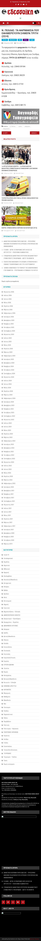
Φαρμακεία (6, 128)
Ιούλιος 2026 (8, 295)
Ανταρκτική (7, 583)
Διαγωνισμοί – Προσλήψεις (12, 618)
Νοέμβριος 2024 (9, 366)
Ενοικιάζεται (8, 647)
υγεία (20, 126)
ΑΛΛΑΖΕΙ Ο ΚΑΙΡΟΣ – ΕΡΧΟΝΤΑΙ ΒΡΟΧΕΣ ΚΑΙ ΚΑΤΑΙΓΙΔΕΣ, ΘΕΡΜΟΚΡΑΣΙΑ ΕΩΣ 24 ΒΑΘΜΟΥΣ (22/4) (35, 133)
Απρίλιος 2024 (8, 391)
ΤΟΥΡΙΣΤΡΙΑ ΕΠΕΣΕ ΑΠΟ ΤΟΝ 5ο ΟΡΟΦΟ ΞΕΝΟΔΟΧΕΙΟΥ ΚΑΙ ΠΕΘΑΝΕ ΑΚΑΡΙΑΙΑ (20, 199)
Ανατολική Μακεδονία (10, 579)
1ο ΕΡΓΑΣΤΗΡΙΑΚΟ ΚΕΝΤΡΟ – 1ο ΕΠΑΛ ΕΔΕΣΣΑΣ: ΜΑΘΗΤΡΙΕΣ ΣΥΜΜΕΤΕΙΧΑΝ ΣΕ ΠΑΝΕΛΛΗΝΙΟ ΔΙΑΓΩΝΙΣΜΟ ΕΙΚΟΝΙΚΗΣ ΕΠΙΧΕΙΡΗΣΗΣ (20, 168)
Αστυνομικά (7, 601)
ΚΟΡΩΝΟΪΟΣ (7, 689)
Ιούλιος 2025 (8, 338)
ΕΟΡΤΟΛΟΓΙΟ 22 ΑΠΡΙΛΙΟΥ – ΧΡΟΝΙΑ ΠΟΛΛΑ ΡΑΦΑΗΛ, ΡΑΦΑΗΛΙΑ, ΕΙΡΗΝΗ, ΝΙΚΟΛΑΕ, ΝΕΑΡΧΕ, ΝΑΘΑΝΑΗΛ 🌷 (7, 133)
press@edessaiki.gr (10, 788)
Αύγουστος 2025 (9, 334)
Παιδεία (6, 711)
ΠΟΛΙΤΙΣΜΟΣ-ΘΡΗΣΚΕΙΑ (11, 732)
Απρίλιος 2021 (8, 519)
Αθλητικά (7, 569)
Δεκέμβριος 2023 (9, 405)
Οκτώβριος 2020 (9, 540)
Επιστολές (7, 654)
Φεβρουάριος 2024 (9, 398)
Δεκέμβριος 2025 (9, 320)
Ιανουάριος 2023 (9, 444)
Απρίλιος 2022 (8, 476)
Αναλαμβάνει (8, 576)
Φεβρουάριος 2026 (9, 313)
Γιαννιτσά (7, 608)
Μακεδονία (13, 40)
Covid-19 (6, 555)
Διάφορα (6, 629)
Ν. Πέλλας (12, 126)
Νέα (20, 40)
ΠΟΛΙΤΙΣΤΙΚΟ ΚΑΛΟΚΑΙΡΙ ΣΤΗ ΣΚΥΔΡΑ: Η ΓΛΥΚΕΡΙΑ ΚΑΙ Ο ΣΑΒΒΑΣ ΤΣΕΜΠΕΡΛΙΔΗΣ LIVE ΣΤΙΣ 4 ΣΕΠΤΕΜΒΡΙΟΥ (20, 263)
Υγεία (31, 40)
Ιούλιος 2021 (8, 508)
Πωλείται (7, 735)
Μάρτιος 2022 (8, 480)
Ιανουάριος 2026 (9, 317)
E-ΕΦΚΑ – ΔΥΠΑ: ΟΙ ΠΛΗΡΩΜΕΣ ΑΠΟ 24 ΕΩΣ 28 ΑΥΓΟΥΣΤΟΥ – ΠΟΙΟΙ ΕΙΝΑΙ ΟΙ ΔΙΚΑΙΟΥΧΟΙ (18, 251)
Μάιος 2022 (7, 473)
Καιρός (6, 672)
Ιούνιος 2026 (8, 299)
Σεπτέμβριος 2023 (9, 416)
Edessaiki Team (20, 43)
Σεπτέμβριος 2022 (9, 458)
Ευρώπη (6, 661)
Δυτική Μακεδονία (9, 636)
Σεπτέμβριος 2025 (9, 331)
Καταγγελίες (7, 675)
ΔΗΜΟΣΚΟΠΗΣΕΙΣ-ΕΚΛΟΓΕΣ (12, 615)
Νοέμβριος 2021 (9, 494)
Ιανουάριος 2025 (9, 359)
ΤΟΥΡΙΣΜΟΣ (7, 753)
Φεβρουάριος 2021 (9, 526)
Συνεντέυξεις (8, 746)
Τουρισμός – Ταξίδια (10, 757)
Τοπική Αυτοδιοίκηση (10, 750)
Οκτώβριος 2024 (9, 370)
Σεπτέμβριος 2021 (9, 501)
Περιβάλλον (7, 721)
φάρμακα (27, 126)
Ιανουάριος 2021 (9, 529)
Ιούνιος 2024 (8, 384)
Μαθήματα (7, 696)
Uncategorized (8, 558)
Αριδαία (6, 594)
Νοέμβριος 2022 (9, 451)
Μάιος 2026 (7, 302)
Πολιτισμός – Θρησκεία (11, 728)
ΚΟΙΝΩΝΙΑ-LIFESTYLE (10, 686)
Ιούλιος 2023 (8, 423)
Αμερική (6, 572)
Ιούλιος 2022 (8, 465)
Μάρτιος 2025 (8, 352)
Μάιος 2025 (7, 345)
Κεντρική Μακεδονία (10, 679)
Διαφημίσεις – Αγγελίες (11, 622)
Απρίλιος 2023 (8, 434)
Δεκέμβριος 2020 (9, 533)
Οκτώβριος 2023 (9, 412)
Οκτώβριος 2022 (9, 455)
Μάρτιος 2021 (8, 522)
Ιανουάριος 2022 (9, 487)
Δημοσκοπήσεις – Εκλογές (12, 611)
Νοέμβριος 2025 (9, 324)
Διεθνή (6, 633)
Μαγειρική (7, 693)
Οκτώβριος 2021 (9, 497)
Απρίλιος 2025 (8, 348)
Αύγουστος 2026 (9, 292)
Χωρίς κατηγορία (9, 764)
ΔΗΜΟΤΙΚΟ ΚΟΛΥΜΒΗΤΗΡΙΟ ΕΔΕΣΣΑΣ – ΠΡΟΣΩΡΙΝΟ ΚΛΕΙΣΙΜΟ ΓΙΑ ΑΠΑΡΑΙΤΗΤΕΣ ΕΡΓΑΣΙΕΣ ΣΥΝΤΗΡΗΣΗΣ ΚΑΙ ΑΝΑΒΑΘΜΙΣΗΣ (21, 244)
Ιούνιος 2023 (8, 426)
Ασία (5, 597)
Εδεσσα (6, 640)
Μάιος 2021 (7, 515)
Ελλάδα (5, 40)
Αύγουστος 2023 (9, 419)
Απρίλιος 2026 (8, 306)
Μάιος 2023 (7, 430)
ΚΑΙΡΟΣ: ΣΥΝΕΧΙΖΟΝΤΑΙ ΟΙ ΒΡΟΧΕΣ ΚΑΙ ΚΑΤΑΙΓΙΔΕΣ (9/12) (19, 228)
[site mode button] (34, 23)
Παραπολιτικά (8, 714)
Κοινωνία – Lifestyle (10, 682)
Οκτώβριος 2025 (9, 327)
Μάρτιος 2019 (8, 544)
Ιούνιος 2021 (8, 512)
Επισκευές (7, 650)
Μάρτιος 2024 (8, 395)
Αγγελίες (6, 562)
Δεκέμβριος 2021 (9, 490)
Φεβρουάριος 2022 (9, 483)
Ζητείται (6, 668)
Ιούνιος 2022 (8, 469)
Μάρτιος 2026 (8, 309)
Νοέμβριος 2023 (9, 409)
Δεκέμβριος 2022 (9, 448)
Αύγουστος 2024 (9, 377)
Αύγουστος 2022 (9, 462)
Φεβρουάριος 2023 (9, 441)
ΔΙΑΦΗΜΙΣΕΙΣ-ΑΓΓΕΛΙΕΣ (11, 626)
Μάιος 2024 (7, 387)
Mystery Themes (34, 939)
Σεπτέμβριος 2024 (9, 373)
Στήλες (6, 743)
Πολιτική (6, 725)
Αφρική (6, 604)
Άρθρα (6, 590)
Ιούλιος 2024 (8, 380)
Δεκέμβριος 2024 (9, 363)
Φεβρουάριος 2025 (9, 356)
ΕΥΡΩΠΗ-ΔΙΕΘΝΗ (9, 665)
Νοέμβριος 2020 (9, 536)
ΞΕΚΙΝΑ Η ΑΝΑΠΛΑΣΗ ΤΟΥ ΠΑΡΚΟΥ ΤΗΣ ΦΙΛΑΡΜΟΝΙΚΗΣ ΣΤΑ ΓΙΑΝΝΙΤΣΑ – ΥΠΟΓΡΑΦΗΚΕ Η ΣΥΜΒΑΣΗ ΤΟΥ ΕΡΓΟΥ (21, 269)
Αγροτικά (7, 565)
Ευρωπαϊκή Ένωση (9, 657)
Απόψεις (6, 586)
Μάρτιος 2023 (8, 437)
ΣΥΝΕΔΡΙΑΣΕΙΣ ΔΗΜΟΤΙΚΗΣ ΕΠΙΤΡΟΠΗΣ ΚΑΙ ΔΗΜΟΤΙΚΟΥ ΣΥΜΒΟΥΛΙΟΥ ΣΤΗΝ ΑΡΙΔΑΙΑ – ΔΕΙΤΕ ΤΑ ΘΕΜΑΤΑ (21, 257)
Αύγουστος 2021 (9, 504)
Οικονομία (7, 707)
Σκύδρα (6, 739)
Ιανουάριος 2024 (9, 402)
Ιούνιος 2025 (8, 341)
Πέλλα (25, 40)
